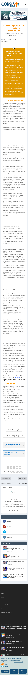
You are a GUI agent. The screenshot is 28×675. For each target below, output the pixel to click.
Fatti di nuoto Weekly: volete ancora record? (15, 562)
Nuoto (2, 593)
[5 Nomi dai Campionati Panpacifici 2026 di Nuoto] (5, 569)
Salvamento (10, 35)
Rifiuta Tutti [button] (5, 671)
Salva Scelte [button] (14, 671)
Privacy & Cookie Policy (6, 612)
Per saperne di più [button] (18, 662)
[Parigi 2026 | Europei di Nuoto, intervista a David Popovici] (5, 556)
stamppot (13, 169)
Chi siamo (3, 608)
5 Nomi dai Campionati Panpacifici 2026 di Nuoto (15, 568)
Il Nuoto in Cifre (5, 605)
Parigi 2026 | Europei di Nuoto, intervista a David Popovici (14, 555)
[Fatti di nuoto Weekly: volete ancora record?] (5, 562)
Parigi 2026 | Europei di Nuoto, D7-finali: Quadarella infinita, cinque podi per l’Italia (15, 576)
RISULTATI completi (14, 430)
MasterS (3, 597)
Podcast (3, 601)
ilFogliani (13, 33)
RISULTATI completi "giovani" (14, 436)
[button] (2, 664)
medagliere (17, 377)
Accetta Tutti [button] (22, 671)
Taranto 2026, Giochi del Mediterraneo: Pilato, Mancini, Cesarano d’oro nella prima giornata (15, 548)
